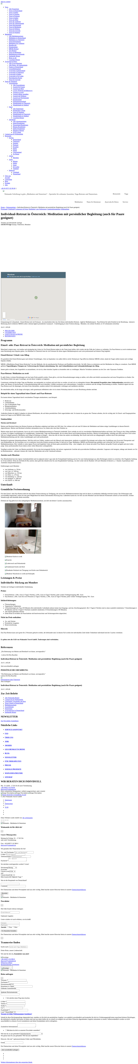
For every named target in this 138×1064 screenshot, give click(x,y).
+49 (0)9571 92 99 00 (8, 787)
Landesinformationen (54, 209)
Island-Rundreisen (19, 123)
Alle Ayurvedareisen (15, 63)
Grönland (16, 172)
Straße (3, 1006)
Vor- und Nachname (8, 852)
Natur (11, 107)
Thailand (16, 168)
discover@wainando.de (8, 789)
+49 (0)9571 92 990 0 (8, 959)
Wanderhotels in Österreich (21, 103)
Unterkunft (11, 209)
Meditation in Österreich (16, 40)
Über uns (8, 176)
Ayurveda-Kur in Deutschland (14, 710)
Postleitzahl (5, 1010)
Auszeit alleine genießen (20, 94)
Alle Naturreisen (18, 109)
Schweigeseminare (15, 41)
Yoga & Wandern (14, 32)
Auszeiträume (13, 83)
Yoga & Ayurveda (14, 31)
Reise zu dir (12, 58)
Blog (6, 181)
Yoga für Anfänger (15, 21)
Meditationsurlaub (10, 705)
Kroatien (15, 147)
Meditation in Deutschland (17, 38)
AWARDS (8, 745)
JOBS (7, 741)
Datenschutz (9, 804)
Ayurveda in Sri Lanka (16, 76)
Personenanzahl (6, 984)
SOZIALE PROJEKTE (13, 769)
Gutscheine (8, 179)
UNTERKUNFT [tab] (10, 332)
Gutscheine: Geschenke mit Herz (15, 701)
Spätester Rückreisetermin (9, 992)
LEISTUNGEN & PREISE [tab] (14, 334)
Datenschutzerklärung (79, 889)
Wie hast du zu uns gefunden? (10, 1034)
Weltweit (12, 170)
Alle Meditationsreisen (16, 36)
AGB (6, 807)
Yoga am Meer (13, 20)
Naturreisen (8, 709)
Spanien (15, 143)
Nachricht (4, 861)
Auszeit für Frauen (19, 87)
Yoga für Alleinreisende (16, 23)
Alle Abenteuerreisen (19, 121)
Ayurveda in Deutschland (17, 70)
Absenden (4, 893)
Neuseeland (16, 174)
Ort (2, 1008)
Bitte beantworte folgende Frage (12, 877)
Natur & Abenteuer (11, 81)
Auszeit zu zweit (18, 92)
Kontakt (7, 183)
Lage (37, 209)
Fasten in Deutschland (16, 67)
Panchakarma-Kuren (15, 78)
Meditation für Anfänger (16, 43)
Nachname (5, 982)
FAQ (6, 733)
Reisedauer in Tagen (7, 986)
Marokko (16, 158)
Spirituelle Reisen (14, 56)
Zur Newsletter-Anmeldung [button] (9, 721)
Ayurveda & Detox (11, 61)
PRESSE (8, 765)
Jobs (6, 185)
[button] (16, 1062)
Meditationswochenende (16, 54)
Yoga (6, 7)
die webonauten (28, 818)
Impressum (8, 800)
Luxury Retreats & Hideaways (22, 90)
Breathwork (12, 45)
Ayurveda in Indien (15, 74)
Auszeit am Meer (18, 89)
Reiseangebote (11, 207)
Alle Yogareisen (14, 9)
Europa (11, 138)
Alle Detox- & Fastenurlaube (18, 65)
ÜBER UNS (9, 737)
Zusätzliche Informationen (9, 1027)
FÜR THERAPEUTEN (13, 761)
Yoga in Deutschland (15, 11)
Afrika (11, 156)
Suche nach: (5, 947)
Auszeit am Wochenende (21, 98)
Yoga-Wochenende (15, 25)
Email (3, 1042)
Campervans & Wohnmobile (14, 134)
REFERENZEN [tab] (10, 336)
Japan (15, 165)
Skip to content (5, 2)
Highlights (32, 209)
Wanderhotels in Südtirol (21, 105)
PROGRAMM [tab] (9, 330)
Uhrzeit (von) (5, 871)
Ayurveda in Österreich (16, 72)
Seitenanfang (65, 209)
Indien (15, 163)
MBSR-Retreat (13, 49)
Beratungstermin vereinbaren (10, 964)
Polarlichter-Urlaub (19, 110)
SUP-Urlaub (17, 132)
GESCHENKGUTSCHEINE (15, 749)
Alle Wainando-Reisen (12, 698)
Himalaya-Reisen (18, 130)
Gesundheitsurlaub (15, 69)
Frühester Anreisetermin (8, 988)
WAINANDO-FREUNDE (14, 773)
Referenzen (43, 209)
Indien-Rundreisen (19, 129)
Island (15, 150)
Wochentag (4, 867)
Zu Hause (16, 154)
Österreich (16, 141)
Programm (4, 209)
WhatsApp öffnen (6, 963)
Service (125, 202)
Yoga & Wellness (14, 29)
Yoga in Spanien (14, 14)
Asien (11, 159)
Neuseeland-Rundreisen (20, 125)
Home (3, 207)
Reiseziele (8, 136)
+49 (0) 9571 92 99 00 (8, 188)
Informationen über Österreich (10, 680)
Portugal (15, 145)
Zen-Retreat (12, 51)
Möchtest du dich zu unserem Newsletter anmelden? (23, 1030)
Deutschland (17, 139)
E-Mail (3, 854)
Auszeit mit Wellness (19, 96)
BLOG (7, 753)
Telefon (4, 1004)
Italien (15, 149)
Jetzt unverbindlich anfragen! (10, 1050)
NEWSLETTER (10, 757)
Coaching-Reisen (14, 60)
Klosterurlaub (13, 47)
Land (3, 1012)
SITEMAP (8, 777)
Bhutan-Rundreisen (19, 127)
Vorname (4, 980)
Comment (4, 886)
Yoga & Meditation (15, 27)
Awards (7, 178)
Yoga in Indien (13, 18)
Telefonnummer (6, 856)
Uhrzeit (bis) (5, 875)
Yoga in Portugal (14, 16)
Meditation (8, 34)
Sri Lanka (16, 167)
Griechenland (17, 152)
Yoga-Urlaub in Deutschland (14, 703)
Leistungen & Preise (21, 209)
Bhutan (15, 161)
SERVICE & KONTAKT (13, 729)
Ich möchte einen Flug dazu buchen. (18, 998)
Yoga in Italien (13, 12)
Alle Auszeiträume (19, 85)
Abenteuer (12, 119)
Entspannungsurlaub (19, 101)
